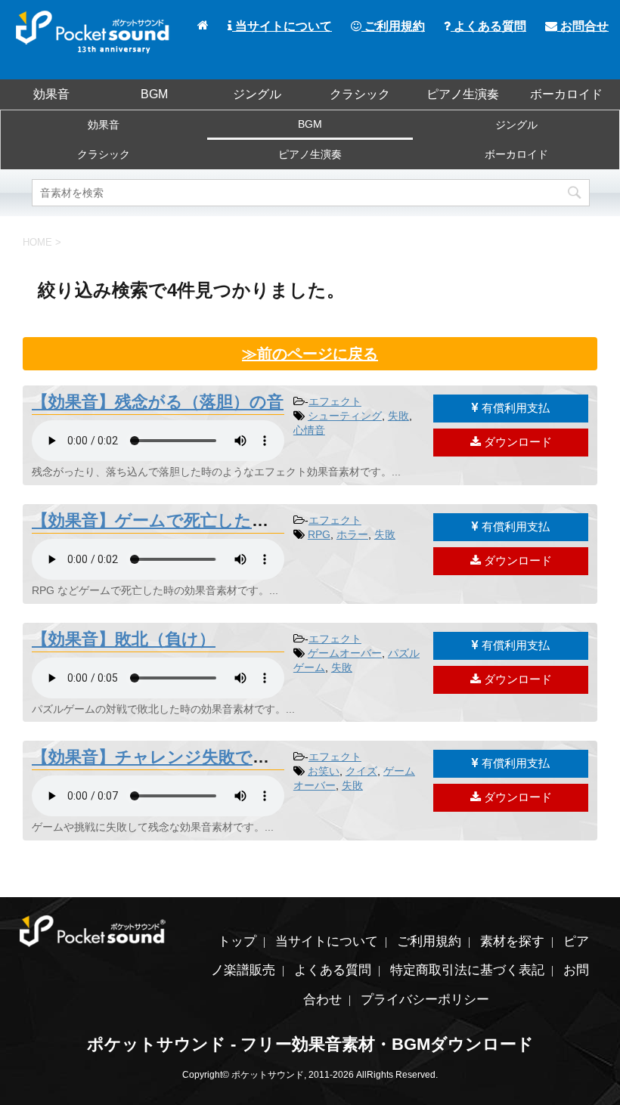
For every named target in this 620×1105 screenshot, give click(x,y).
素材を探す (512, 941)
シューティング (345, 416)
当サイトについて (282, 26)
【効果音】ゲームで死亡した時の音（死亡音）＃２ (225, 520)
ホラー (352, 534)
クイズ (361, 771)
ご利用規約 (393, 26)
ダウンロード (516, 441)
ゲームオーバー (345, 653)
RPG (319, 534)
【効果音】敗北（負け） (123, 639)
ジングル (257, 94)
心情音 (309, 430)
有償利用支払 (514, 407)
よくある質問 (488, 26)
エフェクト (334, 401)
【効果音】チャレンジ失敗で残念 (159, 757)
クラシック (360, 94)
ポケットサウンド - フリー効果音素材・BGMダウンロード (310, 1044)
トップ (237, 941)
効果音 (51, 94)
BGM (154, 94)
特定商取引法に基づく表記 (467, 970)
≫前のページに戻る (310, 353)
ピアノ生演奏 (462, 94)
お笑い (323, 771)
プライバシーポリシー (425, 999)
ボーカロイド (566, 94)
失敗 (398, 416)
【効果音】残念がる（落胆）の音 (158, 401)
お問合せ (583, 26)
